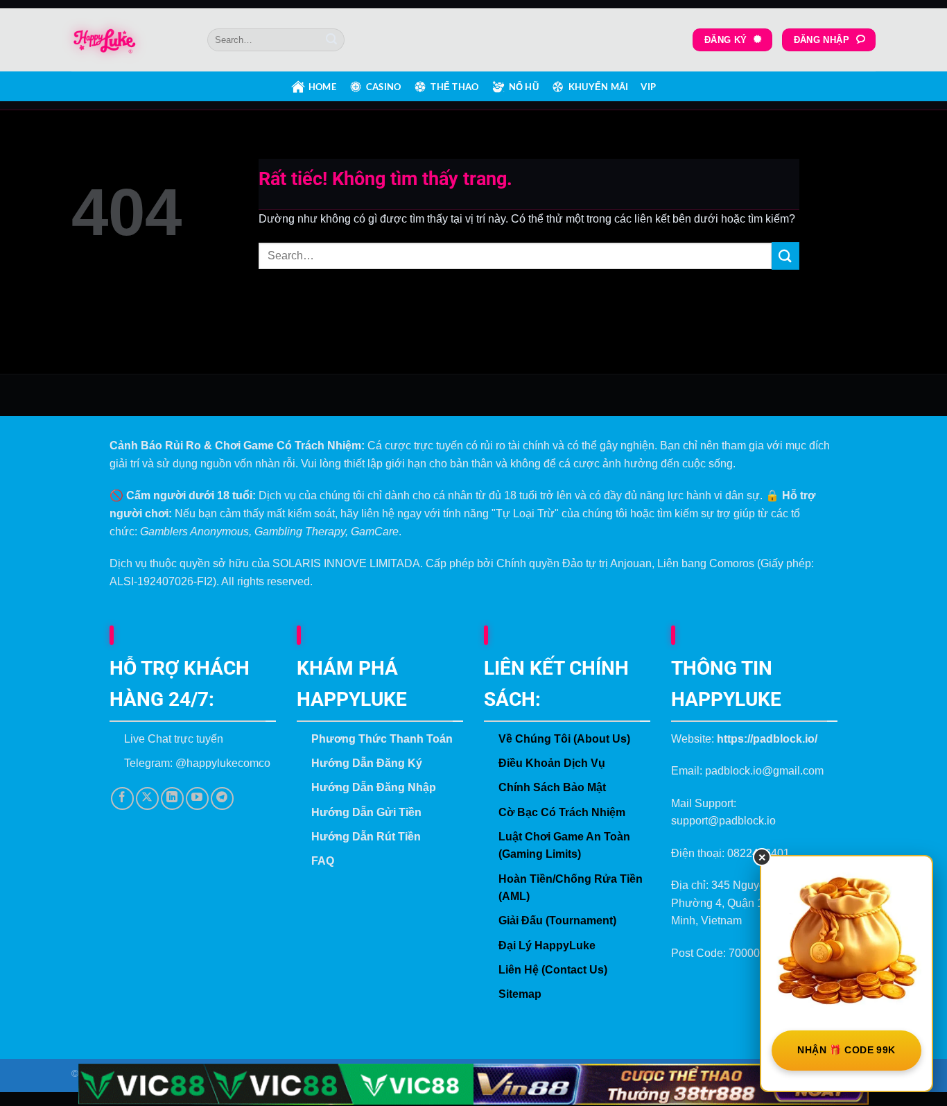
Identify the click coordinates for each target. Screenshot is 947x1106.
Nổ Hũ (524, 86)
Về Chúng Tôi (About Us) (564, 739)
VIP (648, 86)
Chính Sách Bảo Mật (552, 787)
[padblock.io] (128, 40)
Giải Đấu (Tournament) (557, 920)
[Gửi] (331, 40)
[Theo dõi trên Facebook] (122, 798)
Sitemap (519, 994)
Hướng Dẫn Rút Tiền (366, 837)
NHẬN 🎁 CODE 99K (846, 1049)
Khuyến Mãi (598, 86)
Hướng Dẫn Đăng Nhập (373, 787)
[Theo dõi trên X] (147, 798)
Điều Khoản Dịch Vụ (551, 763)
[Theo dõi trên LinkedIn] (172, 798)
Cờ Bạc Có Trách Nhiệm (561, 812)
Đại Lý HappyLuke (547, 945)
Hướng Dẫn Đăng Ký (366, 763)
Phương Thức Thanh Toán (382, 739)
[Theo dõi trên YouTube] (197, 798)
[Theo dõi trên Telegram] (222, 798)
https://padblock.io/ (767, 739)
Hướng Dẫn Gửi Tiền (366, 812)
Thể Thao (454, 86)
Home (322, 86)
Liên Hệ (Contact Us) (552, 970)
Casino (383, 86)
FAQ (322, 861)
